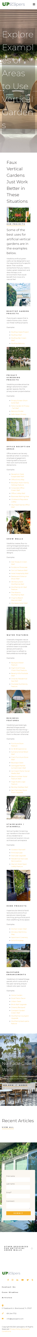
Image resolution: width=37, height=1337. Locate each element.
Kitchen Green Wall (19, 929)
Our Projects (16, 224)
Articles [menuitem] (7, 1298)
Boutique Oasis (17, 763)
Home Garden (16, 995)
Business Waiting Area (20, 496)
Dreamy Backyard (18, 1007)
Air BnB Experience (18, 749)
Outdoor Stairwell (18, 850)
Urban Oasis (16, 1001)
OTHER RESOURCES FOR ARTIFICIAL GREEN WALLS (16, 1248)
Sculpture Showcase (19, 567)
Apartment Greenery (19, 937)
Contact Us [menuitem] (9, 1287)
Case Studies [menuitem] (10, 1292)
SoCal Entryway (17, 940)
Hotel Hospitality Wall (19, 573)
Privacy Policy (15, 1329)
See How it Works (15, 1085)
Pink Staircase (16, 853)
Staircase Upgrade (18, 856)
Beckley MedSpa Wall (19, 787)
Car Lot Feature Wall (19, 570)
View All (8, 1127)
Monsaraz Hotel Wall (19, 603)
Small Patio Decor (18, 998)
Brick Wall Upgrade (19, 1004)
